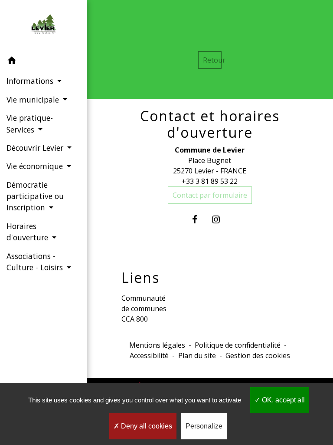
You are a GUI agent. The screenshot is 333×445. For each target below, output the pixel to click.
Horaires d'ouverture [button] (28, 231)
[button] (43, 62)
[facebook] (199, 219)
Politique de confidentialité (238, 345)
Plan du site (197, 355)
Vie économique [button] (36, 166)
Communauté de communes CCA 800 (143, 308)
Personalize (204, 426)
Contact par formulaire (210, 195)
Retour (212, 60)
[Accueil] (43, 26)
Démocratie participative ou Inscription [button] (35, 196)
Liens (140, 277)
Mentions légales (157, 345)
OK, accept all (282, 400)
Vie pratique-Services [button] (30, 123)
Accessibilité (149, 355)
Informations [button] (31, 81)
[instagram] (220, 219)
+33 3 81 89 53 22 (210, 181)
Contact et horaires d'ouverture (210, 124)
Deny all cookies (145, 426)
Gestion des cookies (257, 355)
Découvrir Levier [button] (36, 148)
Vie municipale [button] (34, 99)
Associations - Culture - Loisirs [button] (36, 261)
